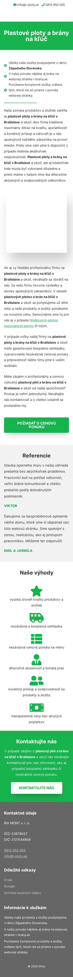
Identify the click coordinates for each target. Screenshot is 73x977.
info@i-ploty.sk (27, 5)
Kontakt (9, 886)
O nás (8, 880)
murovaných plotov (19, 326)
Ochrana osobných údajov (22, 893)
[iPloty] (7, 16)
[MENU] (67, 16)
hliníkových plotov (44, 320)
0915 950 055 (55, 5)
